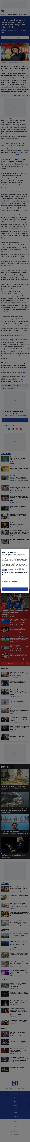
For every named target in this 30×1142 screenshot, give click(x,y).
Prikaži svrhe (15, 585)
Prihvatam (15, 589)
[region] (15, 571)
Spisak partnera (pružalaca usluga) (9, 581)
